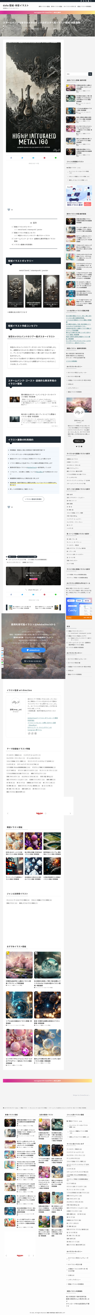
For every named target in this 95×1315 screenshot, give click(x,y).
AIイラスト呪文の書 (74, 376)
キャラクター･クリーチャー (16, 758)
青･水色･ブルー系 (13, 789)
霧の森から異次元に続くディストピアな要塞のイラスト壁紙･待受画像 (38, 415)
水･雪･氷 (11, 783)
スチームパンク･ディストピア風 (13, 28)
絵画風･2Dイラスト (58, 28)
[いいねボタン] (8, 209)
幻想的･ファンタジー (37, 779)
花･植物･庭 (11, 786)
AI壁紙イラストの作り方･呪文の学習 (79, 380)
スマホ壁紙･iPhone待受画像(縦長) (30, 28)
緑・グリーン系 (49, 783)
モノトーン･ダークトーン (46, 28)
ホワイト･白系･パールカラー (28, 770)
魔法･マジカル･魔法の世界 (16, 792)
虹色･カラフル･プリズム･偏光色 (29, 786)
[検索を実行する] (90, 74)
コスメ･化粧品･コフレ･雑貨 (16, 761)
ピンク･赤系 (11, 770)
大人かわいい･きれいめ (30, 776)
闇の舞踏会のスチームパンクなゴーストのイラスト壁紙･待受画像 (38, 395)
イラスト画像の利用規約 (23, 244)
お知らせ (70, 384)
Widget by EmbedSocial (81, 1095)
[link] (29, 733)
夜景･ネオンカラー (13, 776)
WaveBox (39, 472)
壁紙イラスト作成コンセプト (25, 233)
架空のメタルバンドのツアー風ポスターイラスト (34, 235)
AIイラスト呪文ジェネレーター (77, 372)
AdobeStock (32, 467)
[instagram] (83, 1)
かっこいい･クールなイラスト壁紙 (23, 26)
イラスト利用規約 (71, 361)
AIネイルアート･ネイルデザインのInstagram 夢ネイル (40, 728)
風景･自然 (26, 789)
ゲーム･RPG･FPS (33, 758)
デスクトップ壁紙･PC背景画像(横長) (43, 767)
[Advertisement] (33, 186)
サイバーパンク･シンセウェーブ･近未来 (41, 761)
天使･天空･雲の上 (46, 776)
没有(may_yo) (16, 709)
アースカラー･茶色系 (14, 755)
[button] (11, 157)
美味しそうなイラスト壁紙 (28, 903)
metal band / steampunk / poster (30, 229)
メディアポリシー (73, 388)
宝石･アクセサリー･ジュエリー (17, 779)
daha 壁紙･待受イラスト (16, 5)
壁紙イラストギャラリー (23, 227)
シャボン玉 (11, 764)
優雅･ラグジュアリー (38, 773)
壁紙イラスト (9, 26)
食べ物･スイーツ (39, 789)
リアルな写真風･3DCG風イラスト (18, 773)
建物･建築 (51, 779)
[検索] (91, 1)
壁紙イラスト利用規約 (75, 392)
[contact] (88, 1)
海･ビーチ (21, 783)
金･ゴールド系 (47, 786)
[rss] (86, 1)
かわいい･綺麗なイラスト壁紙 (42, 900)
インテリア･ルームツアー (32, 755)
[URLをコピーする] (2, 666)
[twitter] (81, 1)
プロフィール (79, 441)
